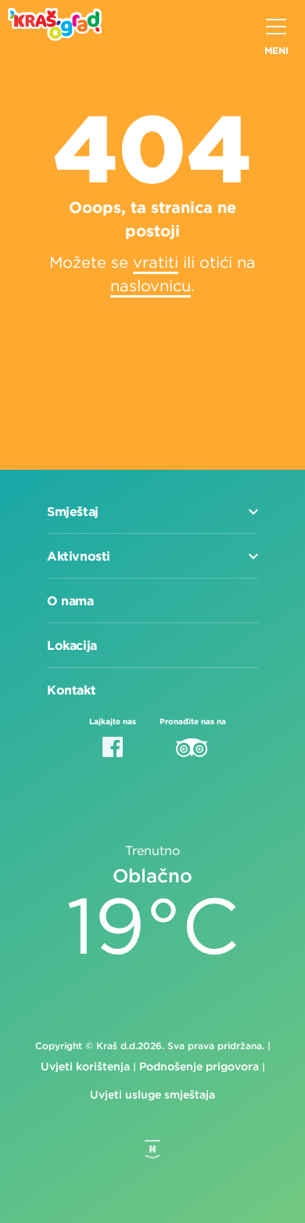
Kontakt (71, 690)
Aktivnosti (78, 556)
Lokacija (72, 645)
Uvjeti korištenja (85, 1066)
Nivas (152, 1149)
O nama (70, 600)
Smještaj (73, 511)
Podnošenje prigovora (199, 1066)
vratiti (155, 262)
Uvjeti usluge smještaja (152, 1095)
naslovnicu (150, 285)
